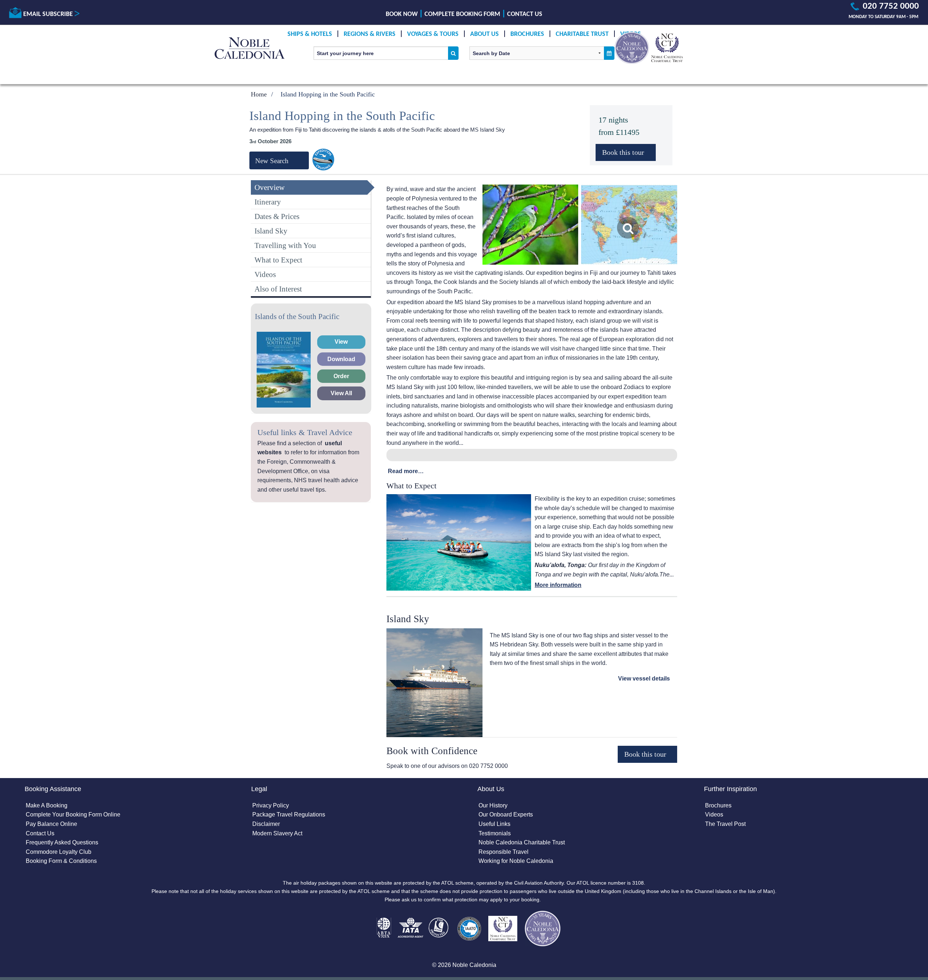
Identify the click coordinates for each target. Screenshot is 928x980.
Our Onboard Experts (505, 814)
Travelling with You (285, 245)
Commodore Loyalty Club (58, 852)
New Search (272, 161)
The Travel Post (725, 824)
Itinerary (267, 202)
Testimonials (494, 833)
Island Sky (270, 231)
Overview (269, 187)
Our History (493, 805)
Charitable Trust (582, 34)
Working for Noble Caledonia (515, 861)
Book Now (402, 14)
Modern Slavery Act (277, 833)
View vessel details (644, 678)
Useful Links (494, 824)
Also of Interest (278, 289)
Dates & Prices (276, 216)
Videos (265, 274)
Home (259, 94)
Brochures (527, 34)
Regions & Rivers (369, 34)
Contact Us (524, 14)
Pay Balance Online (51, 824)
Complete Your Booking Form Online (73, 814)
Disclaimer (266, 824)
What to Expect (278, 260)
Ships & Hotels (309, 34)
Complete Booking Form (462, 14)
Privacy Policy (270, 805)
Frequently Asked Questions (62, 842)
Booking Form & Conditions (61, 861)
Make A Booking (46, 805)
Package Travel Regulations (288, 814)
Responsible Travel (503, 852)
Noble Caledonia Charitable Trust (521, 842)
